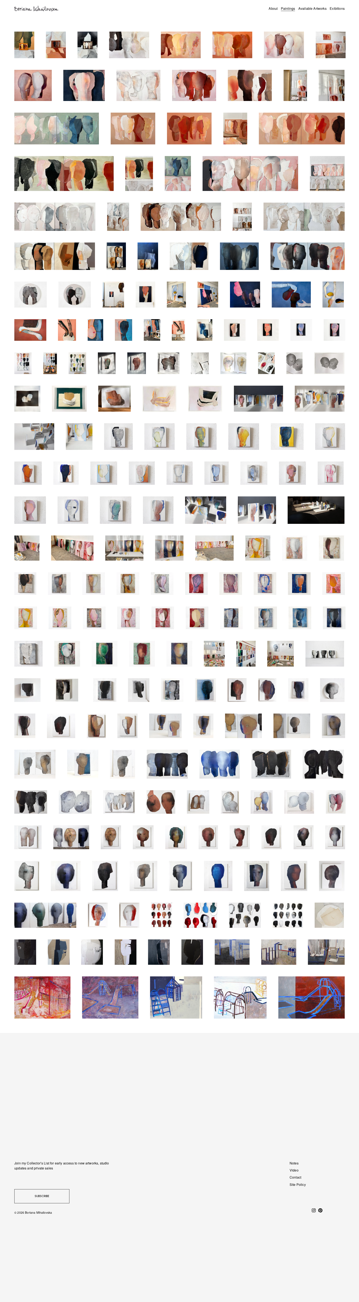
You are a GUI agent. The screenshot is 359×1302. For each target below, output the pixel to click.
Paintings (288, 8)
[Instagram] (314, 1210)
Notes (294, 1163)
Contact (295, 1177)
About (273, 8)
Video (294, 1170)
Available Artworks (312, 8)
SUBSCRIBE (42, 1196)
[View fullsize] (24, 45)
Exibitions (337, 8)
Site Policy (298, 1184)
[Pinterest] (320, 1210)
